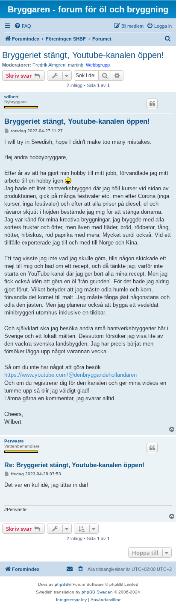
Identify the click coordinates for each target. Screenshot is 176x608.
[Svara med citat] (152, 104)
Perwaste (14, 441)
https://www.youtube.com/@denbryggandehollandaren (70, 375)
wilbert (11, 96)
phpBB (61, 584)
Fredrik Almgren (48, 64)
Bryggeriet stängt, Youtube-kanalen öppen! (83, 55)
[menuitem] (22, 26)
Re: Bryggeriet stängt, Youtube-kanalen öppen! (74, 464)
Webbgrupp (98, 64)
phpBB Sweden (97, 592)
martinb (75, 64)
